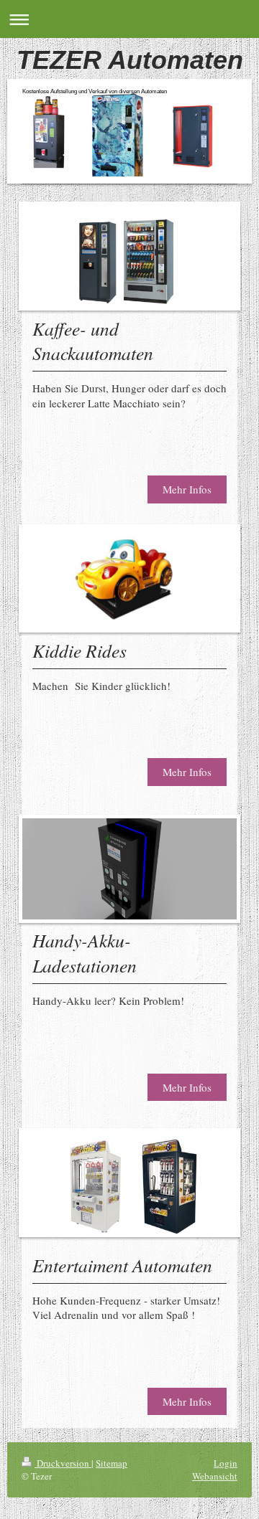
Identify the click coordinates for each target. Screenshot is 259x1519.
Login (225, 1463)
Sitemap (111, 1463)
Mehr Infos (187, 489)
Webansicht (214, 1476)
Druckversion (63, 1463)
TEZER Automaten (130, 60)
